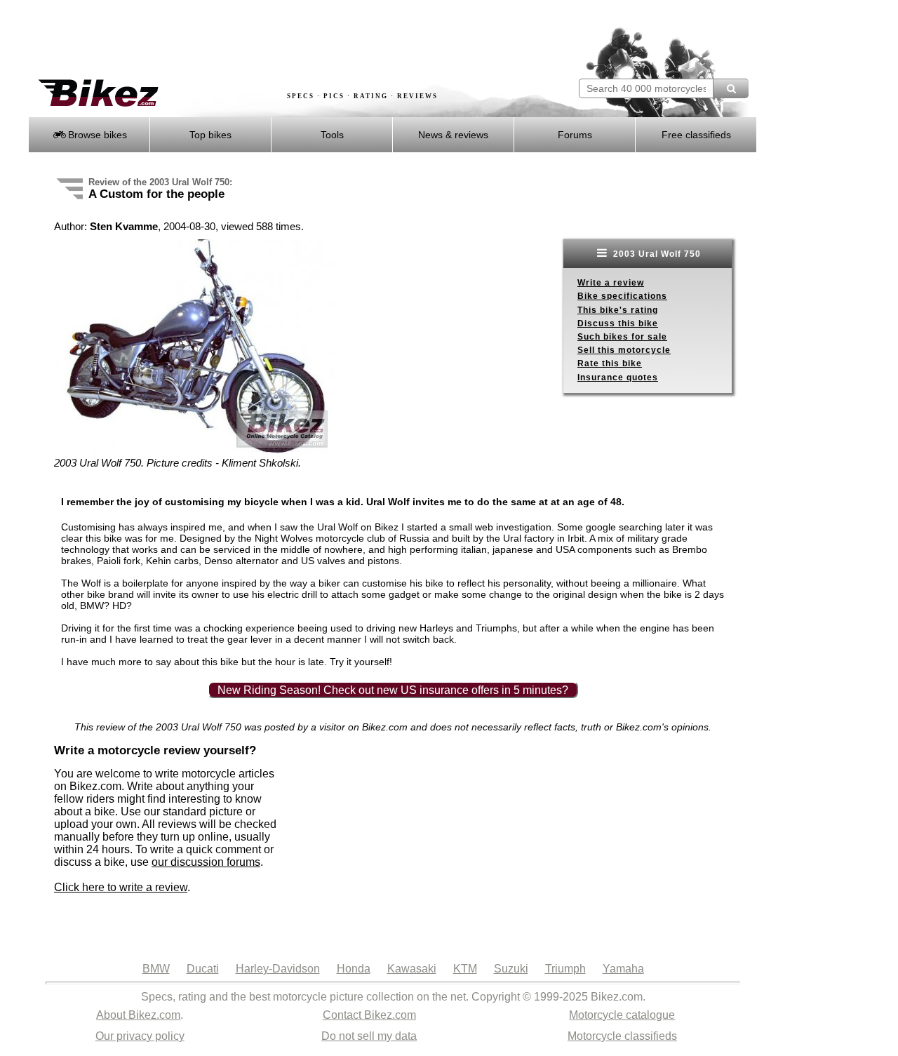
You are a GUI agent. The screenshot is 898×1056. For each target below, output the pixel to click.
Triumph (565, 969)
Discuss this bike (617, 323)
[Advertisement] (283, 40)
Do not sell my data (369, 1036)
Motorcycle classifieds (622, 1036)
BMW (156, 969)
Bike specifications (622, 296)
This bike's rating (617, 310)
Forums (575, 134)
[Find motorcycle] (731, 88)
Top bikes (210, 134)
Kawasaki (411, 969)
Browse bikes (96, 134)
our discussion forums (206, 862)
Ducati (203, 969)
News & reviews (453, 134)
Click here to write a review (120, 887)
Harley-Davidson (278, 969)
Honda (353, 969)
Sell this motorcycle (624, 350)
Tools (332, 134)
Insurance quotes (617, 377)
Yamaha (623, 969)
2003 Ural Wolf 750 (655, 254)
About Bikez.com (138, 1015)
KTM (465, 969)
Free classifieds (696, 134)
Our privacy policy (140, 1036)
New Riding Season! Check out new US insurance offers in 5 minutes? (392, 690)
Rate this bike (609, 363)
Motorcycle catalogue (622, 1015)
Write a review (610, 283)
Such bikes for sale (622, 337)
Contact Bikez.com (369, 1015)
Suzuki (511, 969)
